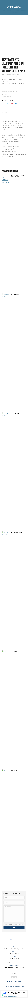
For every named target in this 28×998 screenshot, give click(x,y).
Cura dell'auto (15, 91)
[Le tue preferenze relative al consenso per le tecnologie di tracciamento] (2, 995)
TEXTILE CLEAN (16, 413)
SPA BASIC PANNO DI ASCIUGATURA (17, 176)
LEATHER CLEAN (16, 294)
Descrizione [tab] (5, 112)
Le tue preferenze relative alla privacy (15, 992)
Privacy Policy (20, 924)
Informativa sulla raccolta (9, 996)
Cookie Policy (18, 981)
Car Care (9, 91)
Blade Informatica (19, 988)
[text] (14, 136)
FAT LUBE (14, 651)
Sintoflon (8, 96)
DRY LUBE (14, 770)
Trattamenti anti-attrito (7, 93)
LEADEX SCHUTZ (16, 532)
